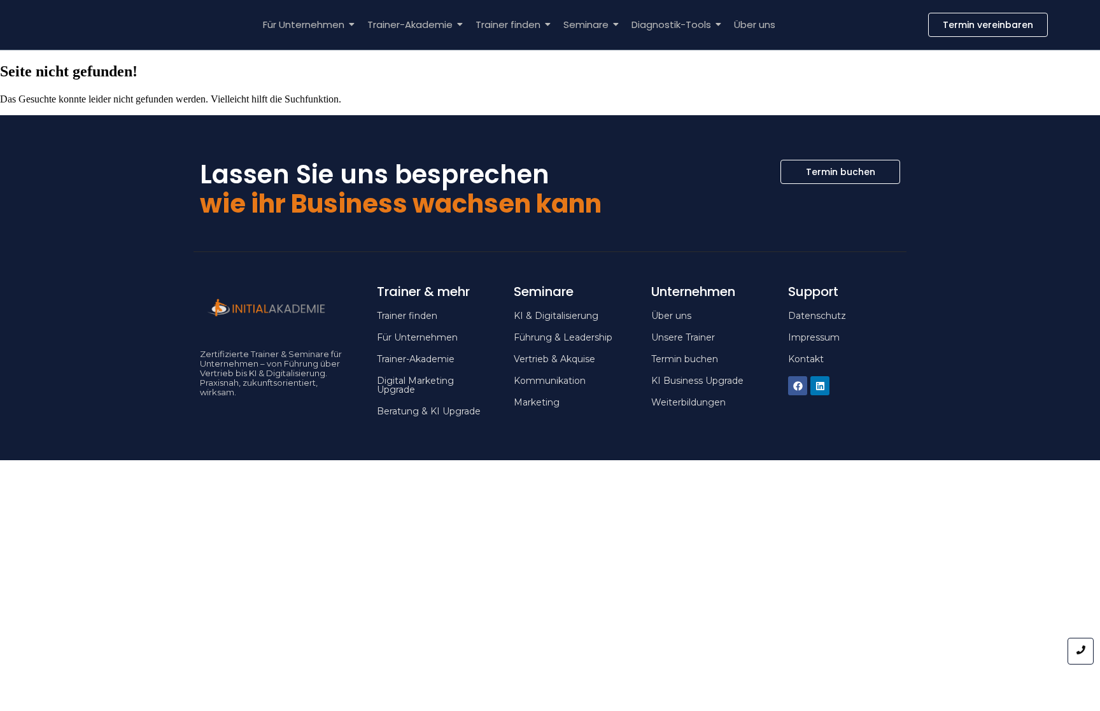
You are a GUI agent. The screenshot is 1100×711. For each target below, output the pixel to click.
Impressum (814, 337)
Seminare (586, 24)
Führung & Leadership (563, 337)
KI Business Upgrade (697, 380)
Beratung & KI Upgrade (429, 411)
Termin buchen (684, 359)
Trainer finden (508, 24)
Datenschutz (817, 315)
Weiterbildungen (688, 402)
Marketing (537, 402)
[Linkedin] (819, 385)
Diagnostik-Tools (671, 24)
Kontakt (806, 359)
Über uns (754, 24)
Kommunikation (550, 380)
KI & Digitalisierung (556, 315)
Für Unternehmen (303, 24)
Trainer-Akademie (410, 24)
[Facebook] (797, 385)
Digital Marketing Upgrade (415, 385)
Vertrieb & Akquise (554, 359)
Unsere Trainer (683, 337)
